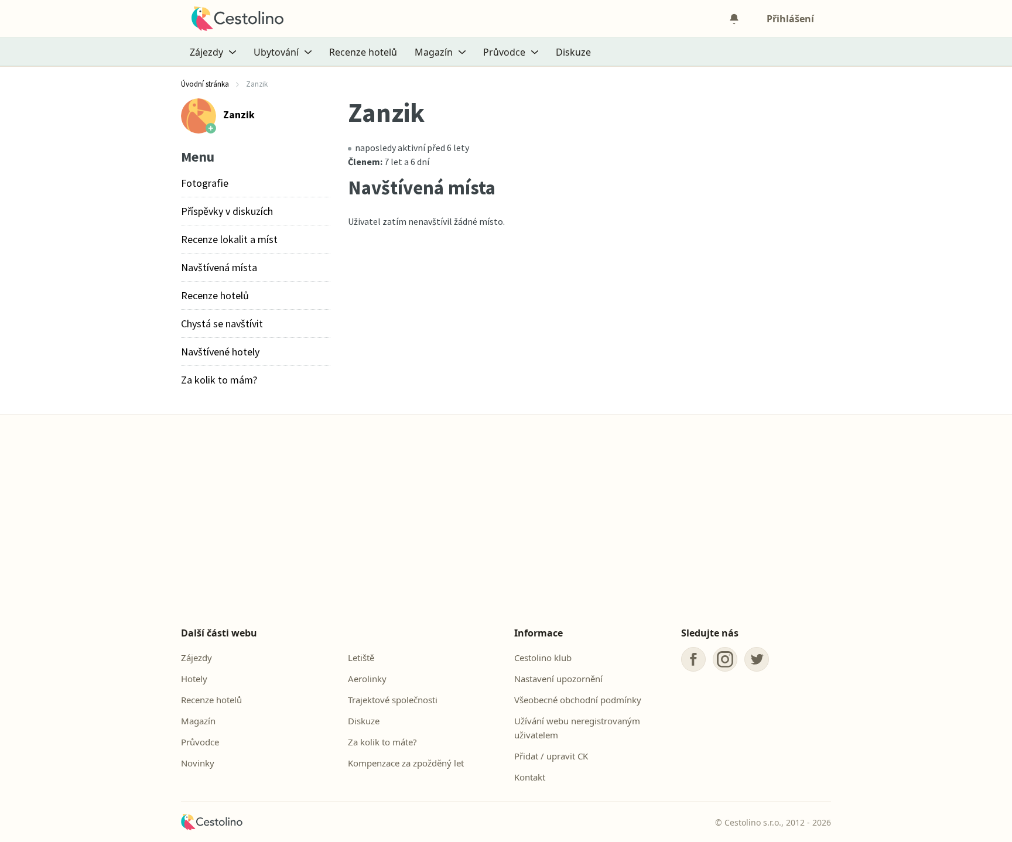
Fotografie (204, 183)
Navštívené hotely (220, 351)
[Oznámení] (733, 18)
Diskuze (573, 52)
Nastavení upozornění (558, 678)
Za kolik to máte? (382, 742)
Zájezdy (196, 657)
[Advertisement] (506, 524)
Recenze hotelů (363, 52)
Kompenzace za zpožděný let (406, 763)
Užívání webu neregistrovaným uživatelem (577, 728)
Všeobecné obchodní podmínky (577, 700)
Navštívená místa (219, 267)
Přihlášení (790, 18)
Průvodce (200, 742)
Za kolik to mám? (219, 379)
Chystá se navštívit (222, 323)
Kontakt (529, 777)
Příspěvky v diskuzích (227, 211)
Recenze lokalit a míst (229, 239)
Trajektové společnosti (392, 700)
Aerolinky (367, 678)
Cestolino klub (543, 657)
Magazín (198, 721)
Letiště (361, 657)
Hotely (194, 678)
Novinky (197, 763)
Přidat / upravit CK (551, 756)
